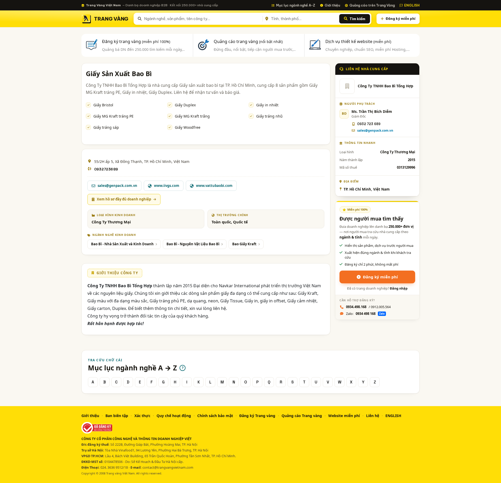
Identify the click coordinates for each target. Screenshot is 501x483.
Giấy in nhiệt (267, 104)
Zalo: (365, 313)
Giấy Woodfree (187, 127)
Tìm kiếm (357, 18)
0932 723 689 (368, 124)
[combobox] (202, 19)
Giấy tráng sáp (106, 127)
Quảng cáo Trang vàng (302, 415)
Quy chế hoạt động (174, 415)
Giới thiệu (332, 5)
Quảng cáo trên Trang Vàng (372, 5)
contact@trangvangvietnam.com (167, 467)
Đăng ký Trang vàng (257, 415)
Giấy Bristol (103, 104)
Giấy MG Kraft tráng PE (113, 116)
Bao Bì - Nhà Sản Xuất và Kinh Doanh (122, 244)
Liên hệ (372, 415)
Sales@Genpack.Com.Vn (375, 130)
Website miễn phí (344, 415)
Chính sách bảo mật (215, 415)
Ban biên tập (116, 415)
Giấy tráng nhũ (269, 116)
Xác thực (142, 415)
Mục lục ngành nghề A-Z (295, 5)
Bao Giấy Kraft (244, 244)
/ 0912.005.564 (368, 306)
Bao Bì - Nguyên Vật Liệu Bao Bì (192, 244)
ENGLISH (412, 5)
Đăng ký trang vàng (136, 41)
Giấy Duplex (185, 104)
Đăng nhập (399, 288)
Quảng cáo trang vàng (248, 41)
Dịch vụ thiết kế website (358, 41)
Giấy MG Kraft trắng (192, 116)
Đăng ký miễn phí (400, 18)
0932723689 (106, 169)
